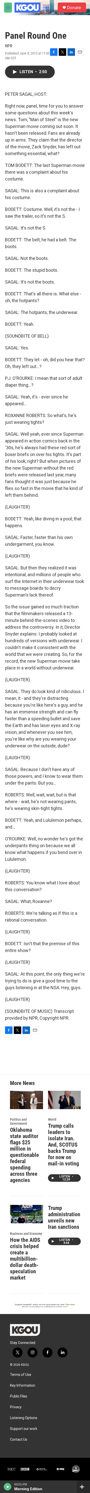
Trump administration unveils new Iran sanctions (64, 1217)
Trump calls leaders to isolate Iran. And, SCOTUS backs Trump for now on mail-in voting (63, 1145)
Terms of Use (20, 1375)
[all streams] (83, 1486)
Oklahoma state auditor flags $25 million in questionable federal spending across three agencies (24, 1155)
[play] (7, 1486)
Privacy (16, 1407)
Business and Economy (26, 1234)
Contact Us (18, 1439)
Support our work (23, 1429)
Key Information (22, 1385)
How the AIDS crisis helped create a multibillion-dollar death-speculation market (25, 1259)
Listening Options (23, 1418)
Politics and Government (18, 1121)
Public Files (18, 1396)
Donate (74, 7)
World (52, 1119)
